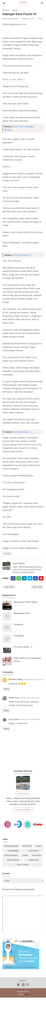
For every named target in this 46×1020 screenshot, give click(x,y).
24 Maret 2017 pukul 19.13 (30, 698)
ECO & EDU (33, 851)
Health (25, 855)
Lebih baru (9, 587)
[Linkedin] (35, 578)
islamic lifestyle (13, 860)
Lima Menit (19, 635)
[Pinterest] (41, 578)
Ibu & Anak (36, 855)
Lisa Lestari (14, 719)
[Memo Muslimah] (23, 3)
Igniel (26, 994)
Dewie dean (14, 697)
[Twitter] (18, 578)
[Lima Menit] (7, 638)
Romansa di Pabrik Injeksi (25, 602)
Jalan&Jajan (33, 860)
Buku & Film (27, 846)
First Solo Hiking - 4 (23, 647)
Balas (6, 689)
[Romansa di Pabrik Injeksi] (7, 605)
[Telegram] (24, 578)
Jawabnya (18, 624)
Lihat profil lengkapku (23, 810)
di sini (23, 24)
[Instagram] (27, 985)
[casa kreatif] (18, 889)
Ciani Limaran (18, 563)
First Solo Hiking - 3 (22, 255)
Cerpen (7, 553)
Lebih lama (37, 587)
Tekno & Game (22, 864)
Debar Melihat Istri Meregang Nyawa (27, 659)
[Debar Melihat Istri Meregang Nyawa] (7, 661)
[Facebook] (13, 578)
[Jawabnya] (7, 627)
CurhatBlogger (13, 851)
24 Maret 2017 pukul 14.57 (33, 679)
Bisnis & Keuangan (11, 846)
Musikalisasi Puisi (22, 613)
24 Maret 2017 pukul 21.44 (30, 719)
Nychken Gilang (16, 679)
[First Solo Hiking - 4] (7, 650)
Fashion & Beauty (11, 855)
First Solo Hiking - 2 (22, 432)
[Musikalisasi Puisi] (7, 616)
